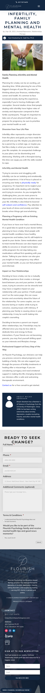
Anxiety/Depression (24, 31)
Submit (39, 542)
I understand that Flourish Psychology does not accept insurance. (20, 520)
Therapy (22, 34)
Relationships (37, 31)
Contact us (7, 385)
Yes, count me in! (10, 538)
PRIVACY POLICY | (19, 601)
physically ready (28, 182)
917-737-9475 (23, 2)
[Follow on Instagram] (6, 630)
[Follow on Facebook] (10, 630)
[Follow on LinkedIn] (13, 630)
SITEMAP (29, 601)
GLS (37, 597)
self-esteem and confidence (14, 205)
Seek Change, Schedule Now (16, 690)
